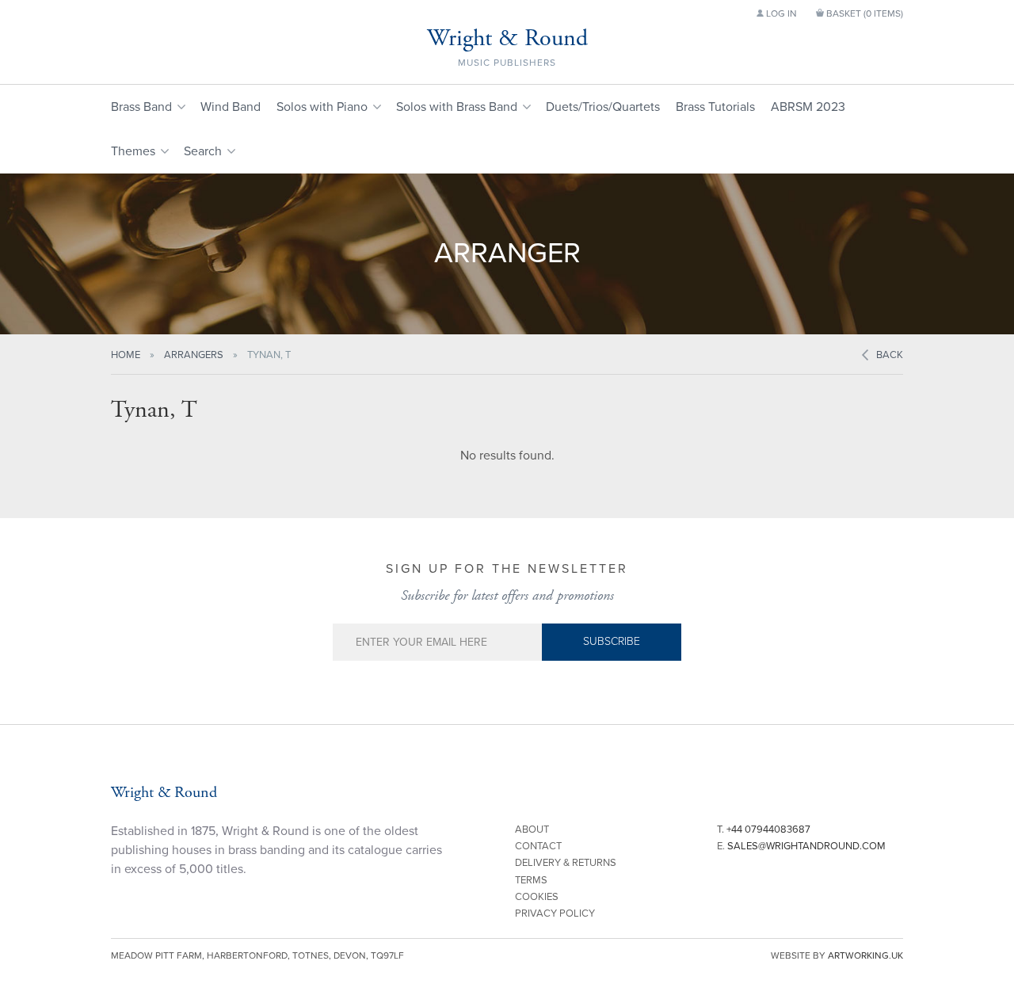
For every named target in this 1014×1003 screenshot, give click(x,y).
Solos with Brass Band (456, 107)
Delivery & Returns (565, 862)
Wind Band (230, 107)
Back (889, 355)
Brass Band (141, 107)
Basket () (863, 13)
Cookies (536, 896)
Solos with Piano (322, 107)
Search (203, 151)
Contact (538, 846)
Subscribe (611, 641)
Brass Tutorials (715, 107)
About (532, 829)
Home (125, 355)
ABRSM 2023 (808, 107)
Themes (133, 151)
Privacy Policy (555, 913)
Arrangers (193, 355)
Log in (780, 13)
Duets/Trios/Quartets (603, 107)
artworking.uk (865, 955)
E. (801, 846)
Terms (531, 880)
